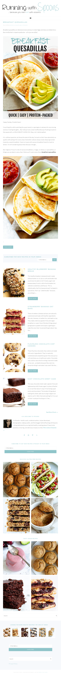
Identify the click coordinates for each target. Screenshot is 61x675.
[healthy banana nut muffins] (44, 574)
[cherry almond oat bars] (44, 610)
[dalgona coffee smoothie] (51, 636)
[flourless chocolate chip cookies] (14, 358)
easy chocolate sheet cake (42, 379)
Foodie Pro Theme (43, 672)
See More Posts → (52, 412)
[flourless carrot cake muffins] (33, 636)
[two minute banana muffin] (44, 533)
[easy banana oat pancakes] (15, 636)
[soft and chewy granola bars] (16, 533)
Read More (8, 247)
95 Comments (25, 25)
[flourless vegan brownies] (16, 610)
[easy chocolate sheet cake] (14, 393)
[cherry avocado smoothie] (16, 574)
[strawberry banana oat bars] (14, 320)
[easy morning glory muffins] (16, 497)
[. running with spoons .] (30, 13)
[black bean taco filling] (44, 497)
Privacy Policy (13, 664)
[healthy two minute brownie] (24, 636)
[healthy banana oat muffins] (6, 636)
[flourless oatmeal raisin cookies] (42, 636)
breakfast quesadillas (15, 22)
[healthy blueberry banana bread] (14, 283)
